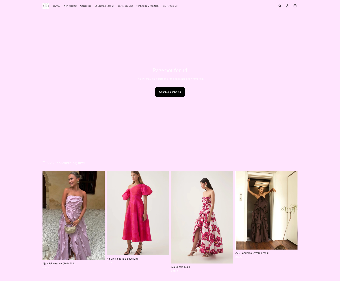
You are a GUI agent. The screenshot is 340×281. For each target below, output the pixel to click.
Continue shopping (170, 91)
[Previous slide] (47, 216)
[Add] (99, 255)
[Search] (280, 6)
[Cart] (295, 6)
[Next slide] (99, 216)
